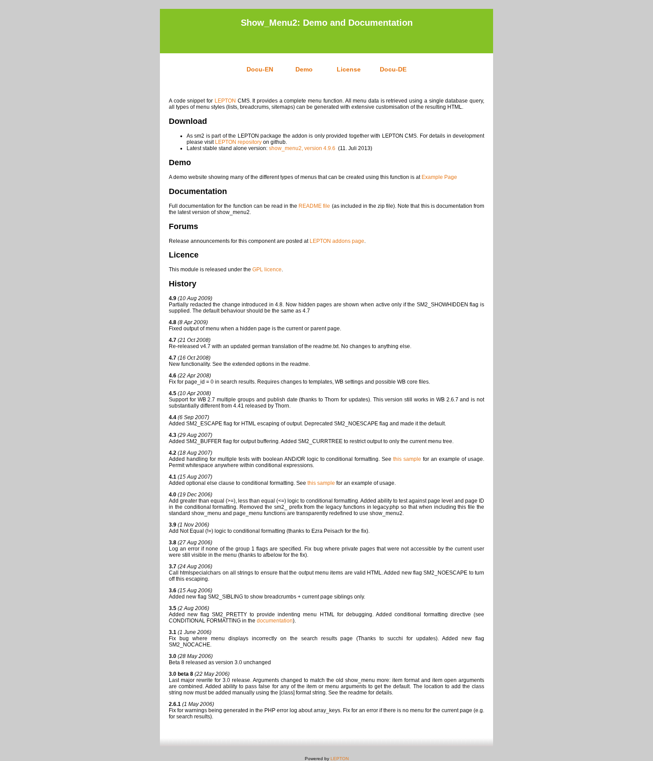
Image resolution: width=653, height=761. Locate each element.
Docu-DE (393, 69)
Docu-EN (260, 69)
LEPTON (225, 101)
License (349, 69)
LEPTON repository (238, 142)
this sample (407, 459)
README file (314, 206)
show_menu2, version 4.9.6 (302, 148)
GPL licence (267, 269)
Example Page (439, 177)
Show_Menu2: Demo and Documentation (327, 23)
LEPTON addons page (337, 241)
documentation (275, 621)
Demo (304, 69)
